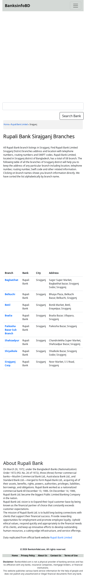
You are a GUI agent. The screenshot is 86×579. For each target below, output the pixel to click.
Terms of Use (71, 555)
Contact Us (55, 555)
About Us (42, 555)
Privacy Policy (28, 555)
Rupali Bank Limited (19, 124)
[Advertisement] (43, 56)
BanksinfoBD (17, 5)
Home (6, 124)
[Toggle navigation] (75, 6)
